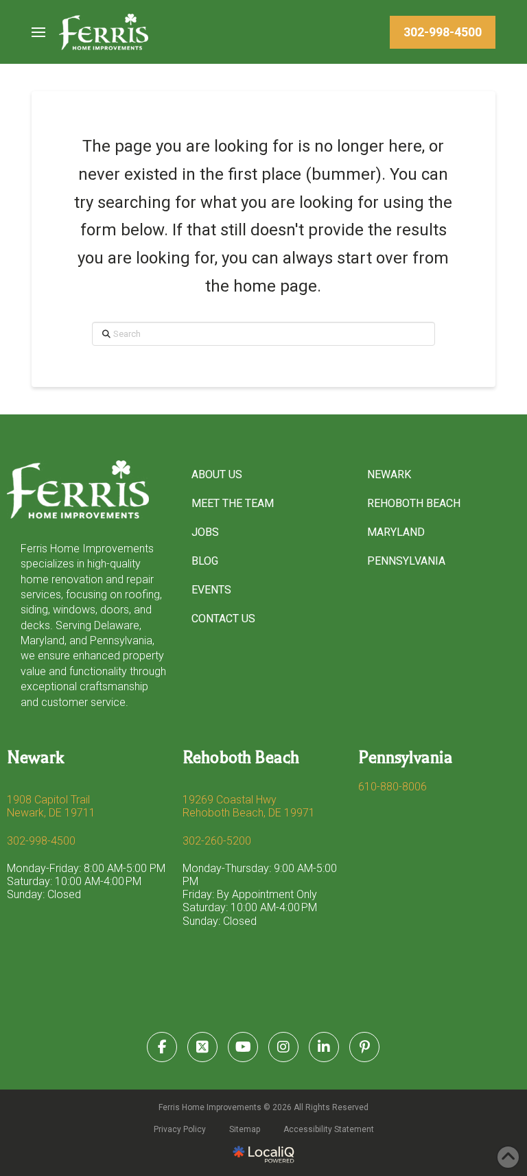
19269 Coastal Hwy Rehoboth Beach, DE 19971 (249, 806)
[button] (38, 32)
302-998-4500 (41, 840)
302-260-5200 (217, 840)
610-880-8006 (392, 786)
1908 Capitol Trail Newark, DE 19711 (51, 806)
